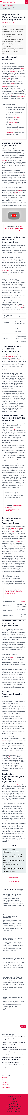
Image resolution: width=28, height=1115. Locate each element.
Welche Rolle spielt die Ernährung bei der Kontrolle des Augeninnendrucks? (13, 869)
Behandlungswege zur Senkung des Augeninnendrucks (11, 42)
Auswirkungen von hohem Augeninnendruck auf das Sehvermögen (12, 38)
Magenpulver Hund (14, 1108)
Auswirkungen (12, 429)
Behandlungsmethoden (15, 528)
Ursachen (4, 86)
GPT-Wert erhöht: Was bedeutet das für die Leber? (13, 959)
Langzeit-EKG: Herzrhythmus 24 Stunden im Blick (13, 938)
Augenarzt (21, 306)
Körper (12, 657)
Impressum (14, 1098)
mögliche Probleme (9, 356)
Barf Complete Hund (14, 1111)
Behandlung (21, 96)
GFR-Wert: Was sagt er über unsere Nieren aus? (12, 895)
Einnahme (11, 757)
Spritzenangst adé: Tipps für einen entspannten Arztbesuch (13, 977)
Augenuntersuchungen (15, 785)
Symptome (14, 95)
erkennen (15, 129)
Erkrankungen (16, 117)
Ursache (4, 160)
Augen (22, 68)
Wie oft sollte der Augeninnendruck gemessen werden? (13, 861)
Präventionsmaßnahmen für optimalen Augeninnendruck (12, 45)
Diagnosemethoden (14, 360)
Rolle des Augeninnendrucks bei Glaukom (13, 48)
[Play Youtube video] (14, 215)
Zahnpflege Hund (14, 1110)
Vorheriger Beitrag (14, 877)
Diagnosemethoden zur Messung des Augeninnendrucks (12, 35)
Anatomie (4, 1077)
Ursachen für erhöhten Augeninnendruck (13, 29)
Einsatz (14, 531)
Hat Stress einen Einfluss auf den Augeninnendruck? (12, 865)
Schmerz (4, 740)
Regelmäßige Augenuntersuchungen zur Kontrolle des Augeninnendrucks (13, 50)
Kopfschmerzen (20, 121)
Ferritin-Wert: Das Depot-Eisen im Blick (13, 997)
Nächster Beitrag (14, 881)
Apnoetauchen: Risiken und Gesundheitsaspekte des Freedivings (13, 508)
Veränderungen (12, 122)
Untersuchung (5, 274)
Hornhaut (17, 368)
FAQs (3, 53)
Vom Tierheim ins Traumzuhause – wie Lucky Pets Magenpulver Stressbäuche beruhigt (13, 1065)
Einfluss (20, 190)
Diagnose (5, 22)
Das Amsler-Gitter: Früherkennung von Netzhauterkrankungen (14, 228)
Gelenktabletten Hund (14, 1106)
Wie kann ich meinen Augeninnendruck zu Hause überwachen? (11, 851)
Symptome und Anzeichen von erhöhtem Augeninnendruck (13, 32)
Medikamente (5, 1084)
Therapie (17, 541)
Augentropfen (9, 132)
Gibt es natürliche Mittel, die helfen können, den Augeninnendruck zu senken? (13, 856)
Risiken (12, 83)
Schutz (9, 78)
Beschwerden (5, 270)
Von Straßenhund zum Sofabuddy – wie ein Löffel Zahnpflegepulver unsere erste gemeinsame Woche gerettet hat (13, 1057)
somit (15, 192)
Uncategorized (6, 1087)
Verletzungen (21, 174)
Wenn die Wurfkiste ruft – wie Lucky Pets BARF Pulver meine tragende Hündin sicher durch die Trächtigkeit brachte (14, 1050)
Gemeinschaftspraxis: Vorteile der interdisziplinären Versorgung (13, 916)
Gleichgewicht (13, 71)
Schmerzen (5, 259)
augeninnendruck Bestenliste (10, 28)
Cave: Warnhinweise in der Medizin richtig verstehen (13, 591)
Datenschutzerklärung (14, 1096)
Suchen (4, 1024)
